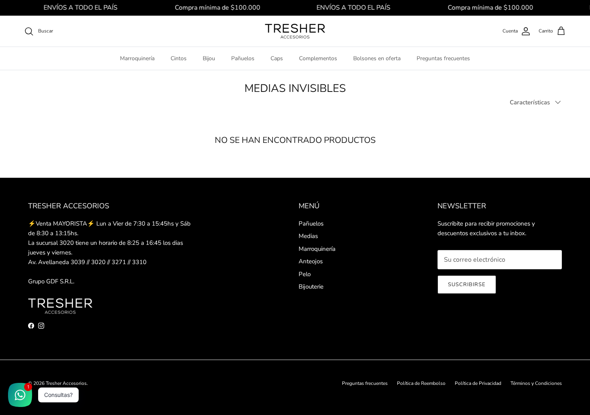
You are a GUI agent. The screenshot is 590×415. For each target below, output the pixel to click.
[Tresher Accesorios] (295, 31)
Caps (277, 58)
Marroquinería (137, 58)
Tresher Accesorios (66, 383)
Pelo (305, 274)
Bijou (209, 58)
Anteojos (311, 261)
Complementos (318, 58)
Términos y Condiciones (536, 383)
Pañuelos (242, 58)
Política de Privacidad (478, 383)
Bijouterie (311, 287)
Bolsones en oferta (377, 58)
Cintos (179, 58)
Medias (308, 236)
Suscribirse (467, 284)
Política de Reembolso (421, 383)
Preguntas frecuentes (443, 58)
